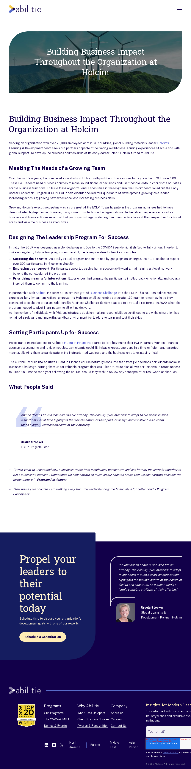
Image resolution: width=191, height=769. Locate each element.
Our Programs (54, 713)
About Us (117, 713)
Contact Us (118, 725)
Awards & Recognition (92, 725)
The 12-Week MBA (56, 719)
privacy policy (171, 752)
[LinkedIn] (46, 745)
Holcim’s (163, 143)
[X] (61, 745)
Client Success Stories (93, 719)
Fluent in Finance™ (77, 343)
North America (74, 745)
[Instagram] (54, 745)
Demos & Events (55, 725)
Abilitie (41, 293)
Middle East (114, 745)
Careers (116, 719)
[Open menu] (179, 9)
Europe (95, 745)
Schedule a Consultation (43, 637)
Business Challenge (103, 293)
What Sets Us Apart (91, 713)
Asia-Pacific (133, 745)
